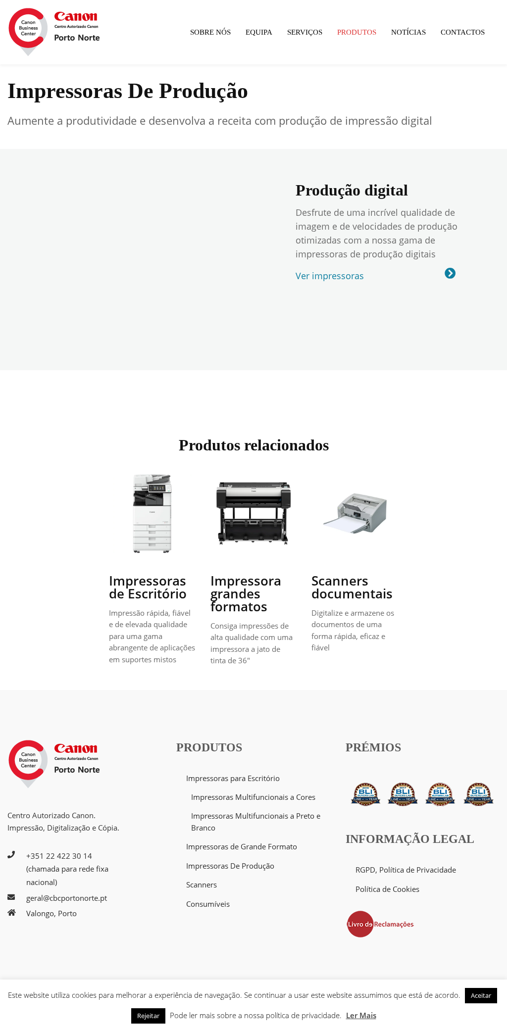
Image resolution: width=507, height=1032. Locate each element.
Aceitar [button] (481, 995)
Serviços (304, 32)
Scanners (201, 884)
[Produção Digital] (450, 274)
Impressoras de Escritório (148, 587)
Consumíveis (208, 904)
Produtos (356, 32)
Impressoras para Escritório (233, 778)
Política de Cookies (387, 889)
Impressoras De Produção (230, 866)
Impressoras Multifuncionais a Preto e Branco (255, 821)
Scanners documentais (352, 587)
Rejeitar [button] (148, 1015)
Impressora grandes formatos (245, 593)
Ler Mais (361, 1015)
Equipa (259, 32)
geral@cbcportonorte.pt (66, 898)
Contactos (463, 32)
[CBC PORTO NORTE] (54, 32)
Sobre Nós (210, 32)
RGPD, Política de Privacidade (405, 870)
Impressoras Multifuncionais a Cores (253, 797)
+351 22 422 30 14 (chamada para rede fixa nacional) (67, 869)
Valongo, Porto (51, 913)
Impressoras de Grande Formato (241, 846)
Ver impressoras (330, 276)
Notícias (408, 32)
